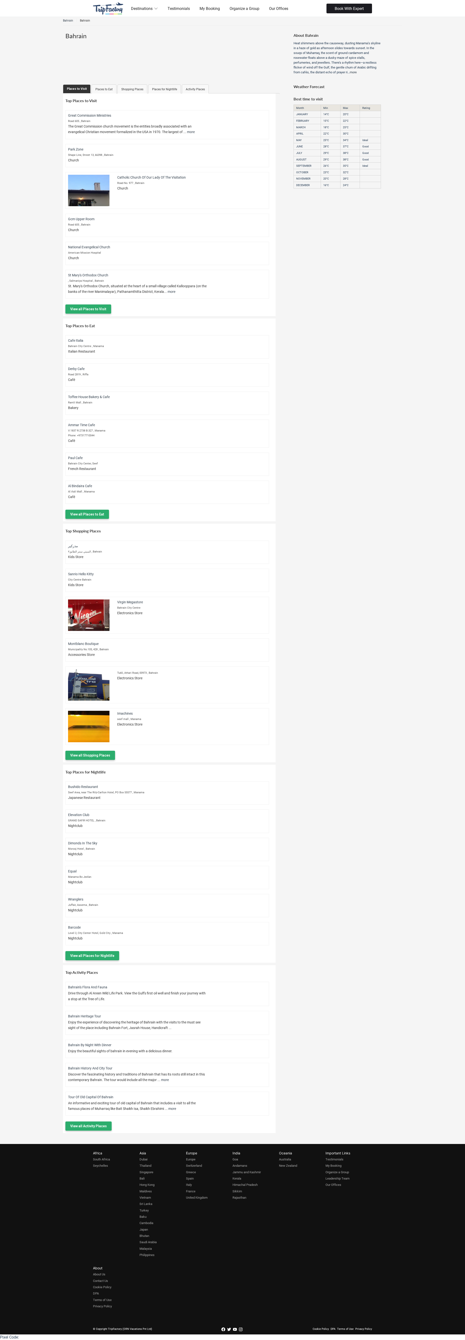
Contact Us (100, 1281)
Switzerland (194, 1165)
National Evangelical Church (89, 247)
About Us (99, 1274)
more (191, 131)
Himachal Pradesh (245, 1184)
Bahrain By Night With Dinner (89, 1045)
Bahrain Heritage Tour (84, 1016)
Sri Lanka (146, 1204)
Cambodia (146, 1223)
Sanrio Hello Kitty (81, 574)
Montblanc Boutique (83, 643)
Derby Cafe (76, 368)
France (190, 1191)
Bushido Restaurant (83, 786)
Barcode (74, 927)
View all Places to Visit (88, 309)
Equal (72, 871)
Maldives (146, 1191)
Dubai (143, 1159)
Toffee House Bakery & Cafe (89, 396)
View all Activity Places (88, 1126)
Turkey (144, 1210)
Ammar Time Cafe (81, 425)
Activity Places (195, 89)
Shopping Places (132, 89)
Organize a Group (244, 8)
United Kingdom (197, 1197)
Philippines (147, 1255)
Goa (235, 1159)
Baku (143, 1216)
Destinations (142, 8)
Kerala (236, 1178)
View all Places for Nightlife (92, 956)
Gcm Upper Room (81, 219)
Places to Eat (104, 89)
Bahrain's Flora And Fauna (87, 987)
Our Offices (278, 8)
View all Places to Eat (87, 514)
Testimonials (179, 8)
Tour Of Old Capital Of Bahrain (90, 1097)
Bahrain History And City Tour (90, 1068)
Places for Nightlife (164, 89)
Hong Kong (147, 1184)
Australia (285, 1159)
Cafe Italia (75, 340)
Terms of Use (102, 1300)
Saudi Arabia (148, 1242)
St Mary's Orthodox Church (88, 275)
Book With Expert (349, 8)
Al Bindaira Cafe (80, 486)
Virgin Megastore (130, 602)
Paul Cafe (75, 457)
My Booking (210, 8)
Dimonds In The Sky (82, 843)
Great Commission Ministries (89, 115)
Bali (142, 1178)
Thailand (145, 1165)
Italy (189, 1184)
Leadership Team (337, 1178)
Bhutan (144, 1236)
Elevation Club (78, 814)
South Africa (101, 1159)
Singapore (146, 1172)
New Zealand (288, 1165)
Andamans (239, 1165)
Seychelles (100, 1165)
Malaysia (146, 1248)
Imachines (125, 713)
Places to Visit (77, 89)
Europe (190, 1159)
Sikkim (237, 1191)
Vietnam (145, 1197)
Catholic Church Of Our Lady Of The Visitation (151, 177)
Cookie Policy (102, 1287)
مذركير (73, 546)
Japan (144, 1229)
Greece (191, 1172)
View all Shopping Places (90, 755)
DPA (96, 1293)
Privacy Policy (102, 1306)
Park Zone (75, 149)
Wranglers (75, 899)
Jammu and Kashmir (246, 1172)
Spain (190, 1178)
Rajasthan (239, 1197)
